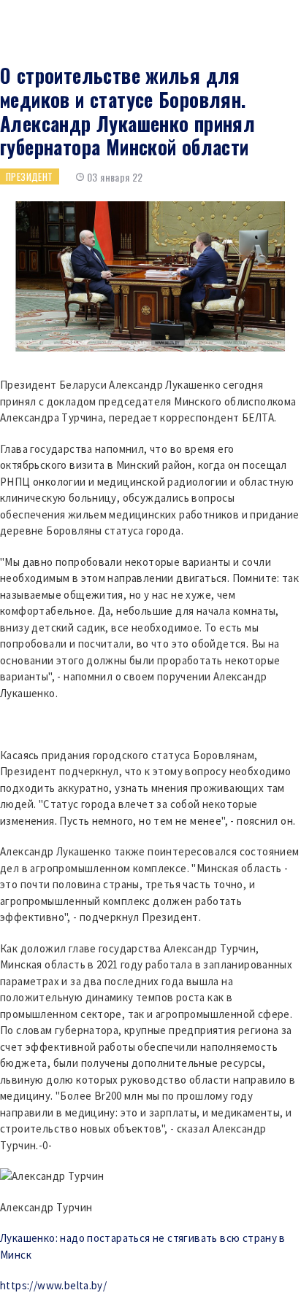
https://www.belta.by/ (53, 1285)
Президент (29, 176)
